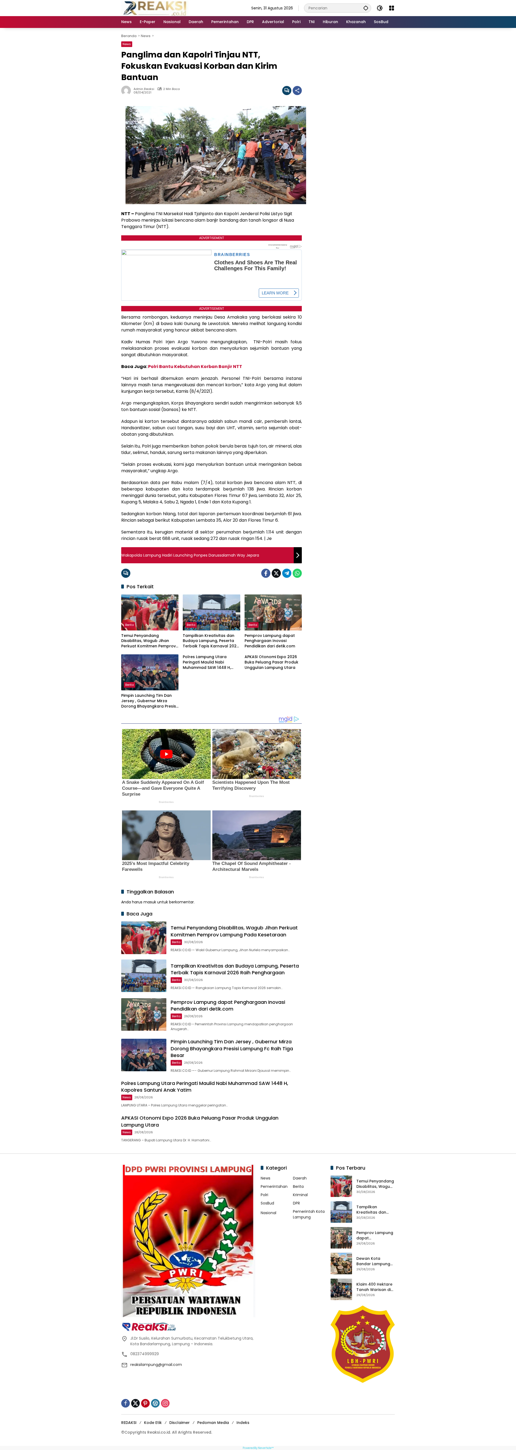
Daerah (300, 1178)
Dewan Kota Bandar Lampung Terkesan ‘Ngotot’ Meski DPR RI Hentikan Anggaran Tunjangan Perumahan (375, 1261)
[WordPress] (155, 1403)
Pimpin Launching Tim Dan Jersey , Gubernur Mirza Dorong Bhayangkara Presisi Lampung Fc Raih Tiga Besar (149, 701)
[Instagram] (165, 1403)
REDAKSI (129, 1422)
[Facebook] (265, 573)
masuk (150, 902)
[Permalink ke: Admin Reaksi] (127, 90)
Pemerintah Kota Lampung (309, 1214)
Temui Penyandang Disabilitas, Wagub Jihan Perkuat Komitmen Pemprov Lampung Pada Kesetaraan (148, 641)
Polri (264, 1194)
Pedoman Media (213, 1422)
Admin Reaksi (144, 89)
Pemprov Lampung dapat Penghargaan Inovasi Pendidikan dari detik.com (270, 641)
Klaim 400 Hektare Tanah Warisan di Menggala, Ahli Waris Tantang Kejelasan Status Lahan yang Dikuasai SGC (374, 1287)
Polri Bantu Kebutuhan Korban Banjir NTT (195, 366)
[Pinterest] (145, 1403)
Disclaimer (179, 1422)
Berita (129, 625)
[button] (365, 7)
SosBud (267, 1203)
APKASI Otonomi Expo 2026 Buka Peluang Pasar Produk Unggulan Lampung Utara (271, 662)
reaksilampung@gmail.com (156, 1364)
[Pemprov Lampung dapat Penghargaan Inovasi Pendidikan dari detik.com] (273, 612)
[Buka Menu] (391, 8)
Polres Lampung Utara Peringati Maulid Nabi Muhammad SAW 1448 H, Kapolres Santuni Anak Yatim (211, 662)
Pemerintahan (274, 1186)
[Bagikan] (297, 90)
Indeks (242, 1422)
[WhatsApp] (297, 573)
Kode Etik (153, 1422)
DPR (296, 1203)
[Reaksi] (154, 7)
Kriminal (300, 1194)
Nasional (268, 1212)
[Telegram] (286, 573)
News (127, 44)
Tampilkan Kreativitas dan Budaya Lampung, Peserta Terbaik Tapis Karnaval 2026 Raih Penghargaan (211, 641)
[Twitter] (276, 573)
